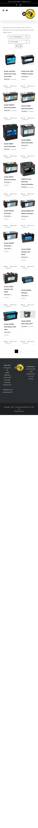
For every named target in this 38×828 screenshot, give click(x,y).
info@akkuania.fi (25, 1)
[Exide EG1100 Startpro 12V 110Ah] (27, 238)
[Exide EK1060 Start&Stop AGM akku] (10, 316)
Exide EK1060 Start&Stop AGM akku (10, 326)
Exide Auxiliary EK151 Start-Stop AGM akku (10, 73)
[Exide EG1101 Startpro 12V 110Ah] (10, 278)
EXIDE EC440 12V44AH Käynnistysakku (27, 181)
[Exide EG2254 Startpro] (27, 279)
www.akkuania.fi (7, 392)
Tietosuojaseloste (19, 411)
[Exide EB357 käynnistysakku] (10, 132)
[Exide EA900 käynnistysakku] (27, 97)
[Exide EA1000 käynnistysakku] (10, 97)
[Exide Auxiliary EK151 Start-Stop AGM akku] (10, 60)
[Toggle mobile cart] (7, 10)
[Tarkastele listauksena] (20, 46)
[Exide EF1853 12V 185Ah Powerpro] (27, 204)
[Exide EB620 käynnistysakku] (27, 130)
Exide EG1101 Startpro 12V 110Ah (8, 289)
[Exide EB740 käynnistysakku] (10, 168)
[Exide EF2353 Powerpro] (10, 235)
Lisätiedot (14, 86)
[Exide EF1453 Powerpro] (10, 204)
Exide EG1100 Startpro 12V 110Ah (26, 251)
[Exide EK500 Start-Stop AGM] (27, 314)
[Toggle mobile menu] (4, 10)
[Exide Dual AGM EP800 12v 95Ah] (27, 60)
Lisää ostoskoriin (7, 86)
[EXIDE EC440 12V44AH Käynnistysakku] (27, 169)
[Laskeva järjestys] (28, 37)
